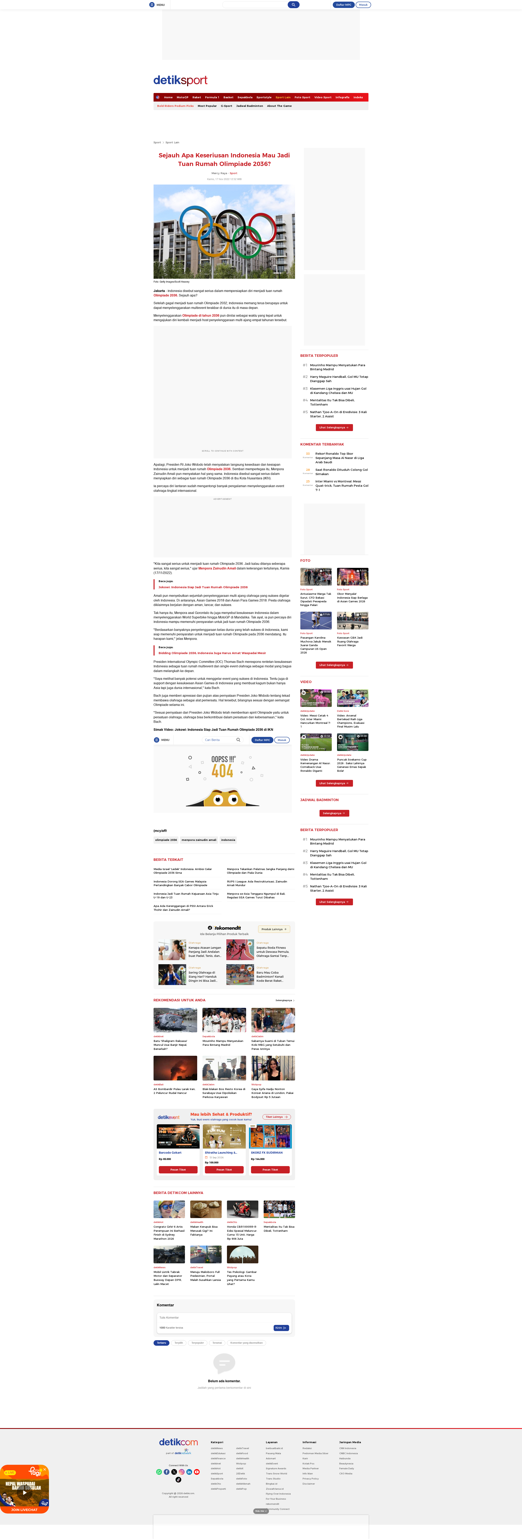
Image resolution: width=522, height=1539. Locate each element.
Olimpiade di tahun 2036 (200, 315)
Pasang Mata (273, 1453)
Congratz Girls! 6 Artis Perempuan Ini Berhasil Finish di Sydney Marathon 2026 (169, 1232)
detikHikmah (243, 1483)
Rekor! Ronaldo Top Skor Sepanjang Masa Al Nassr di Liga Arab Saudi (339, 458)
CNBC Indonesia (348, 1453)
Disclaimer (309, 1483)
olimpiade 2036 (166, 839)
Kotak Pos (308, 1463)
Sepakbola (245, 97)
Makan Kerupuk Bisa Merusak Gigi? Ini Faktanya (204, 1230)
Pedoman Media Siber (315, 1453)
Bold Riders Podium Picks (175, 105)
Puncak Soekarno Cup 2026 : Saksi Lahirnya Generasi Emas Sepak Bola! (352, 765)
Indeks (358, 97)
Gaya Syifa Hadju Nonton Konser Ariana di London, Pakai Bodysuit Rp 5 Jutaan (272, 1093)
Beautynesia (346, 1463)
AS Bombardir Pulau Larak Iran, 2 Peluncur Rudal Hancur (174, 1091)
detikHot (216, 1468)
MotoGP (182, 97)
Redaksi (307, 1448)
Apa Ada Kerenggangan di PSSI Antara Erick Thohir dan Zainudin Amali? (183, 907)
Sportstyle (264, 97)
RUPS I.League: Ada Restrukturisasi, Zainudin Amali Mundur (257, 883)
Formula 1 (212, 97)
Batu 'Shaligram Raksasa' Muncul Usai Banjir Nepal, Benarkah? (170, 1044)
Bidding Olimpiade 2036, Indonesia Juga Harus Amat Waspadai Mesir (212, 653)
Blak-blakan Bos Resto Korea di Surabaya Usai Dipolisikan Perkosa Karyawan (223, 1093)
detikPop (241, 1488)
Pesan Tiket (178, 1169)
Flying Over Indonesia (278, 1493)
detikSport (217, 1473)
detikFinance (218, 1458)
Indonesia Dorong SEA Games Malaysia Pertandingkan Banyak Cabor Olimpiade (180, 883)
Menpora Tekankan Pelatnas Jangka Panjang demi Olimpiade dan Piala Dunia (260, 870)
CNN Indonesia (347, 1448)
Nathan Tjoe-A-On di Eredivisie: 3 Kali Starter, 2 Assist (338, 414)
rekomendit (272, 1504)
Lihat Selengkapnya (332, 427)
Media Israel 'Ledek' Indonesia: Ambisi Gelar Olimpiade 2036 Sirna (183, 870)
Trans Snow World (276, 1473)
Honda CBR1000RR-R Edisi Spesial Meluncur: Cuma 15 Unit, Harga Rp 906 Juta (242, 1232)
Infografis (342, 97)
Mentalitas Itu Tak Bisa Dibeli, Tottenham (279, 1228)
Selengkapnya (284, 1000)
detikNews (217, 1448)
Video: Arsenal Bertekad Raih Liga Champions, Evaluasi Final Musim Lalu (350, 721)
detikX (239, 1468)
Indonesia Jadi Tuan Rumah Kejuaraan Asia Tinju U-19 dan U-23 (186, 895)
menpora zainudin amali (199, 839)
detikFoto (241, 1478)
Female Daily (346, 1468)
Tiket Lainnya (274, 1116)
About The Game (279, 105)
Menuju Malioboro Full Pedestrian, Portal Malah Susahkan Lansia (205, 1275)
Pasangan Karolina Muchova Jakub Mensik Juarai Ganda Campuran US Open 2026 (315, 645)
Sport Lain (283, 97)
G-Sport (226, 105)
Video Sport (323, 97)
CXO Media (345, 1473)
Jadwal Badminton (249, 105)
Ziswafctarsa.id (275, 1488)
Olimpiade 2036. (166, 295)
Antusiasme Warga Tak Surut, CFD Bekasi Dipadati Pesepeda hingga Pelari (315, 599)
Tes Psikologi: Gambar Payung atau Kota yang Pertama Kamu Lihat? (242, 1278)
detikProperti (218, 1488)
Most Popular (207, 105)
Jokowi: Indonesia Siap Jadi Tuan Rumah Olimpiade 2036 (203, 587)
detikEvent (272, 1463)
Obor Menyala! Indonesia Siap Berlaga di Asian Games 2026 (352, 597)
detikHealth (242, 1458)
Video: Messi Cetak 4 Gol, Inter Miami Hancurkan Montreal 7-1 (315, 721)
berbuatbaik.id (274, 1448)
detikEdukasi (218, 1453)
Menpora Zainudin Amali (217, 568)
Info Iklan (308, 1473)
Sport (157, 142)
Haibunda (345, 1458)
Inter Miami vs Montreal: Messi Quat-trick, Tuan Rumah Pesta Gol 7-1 (341, 486)
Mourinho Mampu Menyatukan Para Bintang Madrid (222, 1043)
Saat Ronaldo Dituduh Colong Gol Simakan (341, 472)
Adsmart (271, 1458)
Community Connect (278, 1509)
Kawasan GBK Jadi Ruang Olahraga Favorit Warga (350, 641)
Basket (228, 97)
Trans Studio (273, 1478)
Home (168, 97)
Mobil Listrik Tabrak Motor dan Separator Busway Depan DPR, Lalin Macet (168, 1278)
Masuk (363, 4)
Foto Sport (302, 97)
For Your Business (276, 1498)
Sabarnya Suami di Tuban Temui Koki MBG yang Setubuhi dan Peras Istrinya (272, 1044)
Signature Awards (276, 1468)
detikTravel (242, 1448)
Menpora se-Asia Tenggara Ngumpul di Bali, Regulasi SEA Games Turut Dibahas (256, 895)
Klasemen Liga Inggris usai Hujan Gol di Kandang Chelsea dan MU (338, 391)
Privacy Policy (311, 1478)
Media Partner (311, 1468)
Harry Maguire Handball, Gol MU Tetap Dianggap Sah (339, 379)
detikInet (216, 1463)
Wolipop (241, 1463)
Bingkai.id (271, 1483)
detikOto (216, 1483)
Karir (305, 1458)
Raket (196, 97)
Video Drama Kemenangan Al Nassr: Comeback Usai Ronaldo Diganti (315, 765)
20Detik (240, 1473)
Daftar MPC (343, 4)
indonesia (228, 839)
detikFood (242, 1453)
